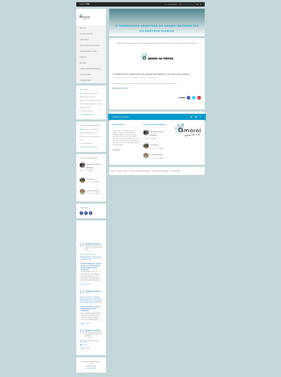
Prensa (140, 43)
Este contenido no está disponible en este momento (90, 308)
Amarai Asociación (92, 244)
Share (83, 285)
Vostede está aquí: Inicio (126, 43)
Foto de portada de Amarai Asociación (89, 341)
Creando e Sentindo (92, 191)
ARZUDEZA (91, 368)
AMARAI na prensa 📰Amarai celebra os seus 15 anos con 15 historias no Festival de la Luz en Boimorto (91, 256)
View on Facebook (85, 284)
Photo (85, 345)
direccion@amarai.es (89, 147)
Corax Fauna (90, 179)
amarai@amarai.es (188, 4)
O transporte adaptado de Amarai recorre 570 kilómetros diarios (151, 74)
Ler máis (116, 150)
